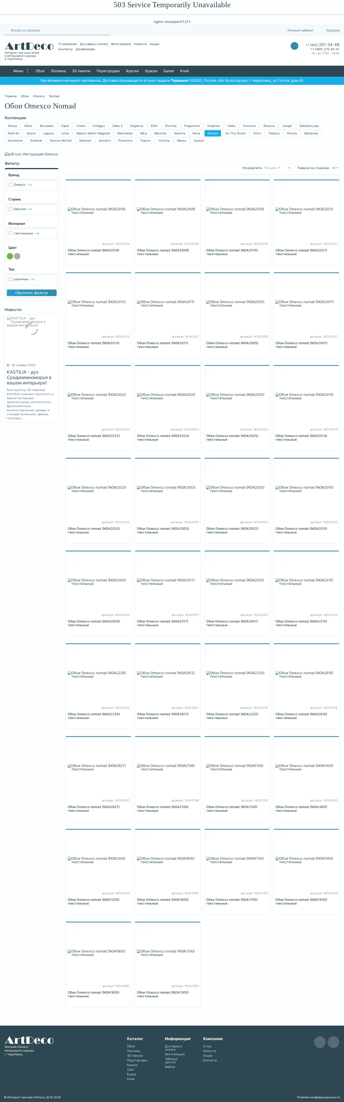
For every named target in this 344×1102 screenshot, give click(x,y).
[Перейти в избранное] (262, 30)
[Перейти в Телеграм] (241, 30)
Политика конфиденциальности (318, 1097)
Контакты (66, 49)
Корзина (333, 30)
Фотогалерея (121, 44)
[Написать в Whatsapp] (294, 55)
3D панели (81, 71)
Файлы (170, 1067)
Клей (184, 71)
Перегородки (108, 71)
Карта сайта (329, 1054)
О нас (207, 1046)
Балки (169, 71)
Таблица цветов (171, 1060)
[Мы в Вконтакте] (333, 1042)
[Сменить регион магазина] (272, 30)
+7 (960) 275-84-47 (324, 49)
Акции (154, 44)
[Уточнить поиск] (6, 30)
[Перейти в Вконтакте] (250, 30)
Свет (130, 1069)
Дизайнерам (85, 49)
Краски (151, 71)
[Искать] (105, 30)
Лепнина (58, 71)
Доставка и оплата (94, 44)
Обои (40, 71)
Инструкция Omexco (40, 154)
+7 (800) (322, 44)
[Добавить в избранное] (71, 186)
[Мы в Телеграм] (320, 1042)
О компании (68, 44)
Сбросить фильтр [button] (31, 293)
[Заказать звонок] (294, 46)
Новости (140, 44)
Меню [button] (17, 71)
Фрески (132, 71)
